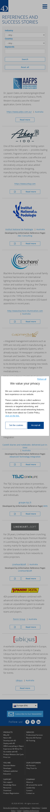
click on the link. (12, 416)
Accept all (35, 425)
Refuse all (41, 379)
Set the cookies (16, 425)
